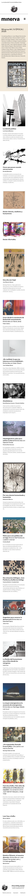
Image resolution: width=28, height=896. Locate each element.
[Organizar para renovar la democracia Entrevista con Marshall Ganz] (14, 607)
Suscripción (15, 892)
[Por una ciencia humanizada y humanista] (14, 477)
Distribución (22, 892)
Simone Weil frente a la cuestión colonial (13, 538)
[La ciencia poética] (14, 110)
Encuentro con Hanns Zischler (13, 746)
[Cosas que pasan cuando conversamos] (14, 156)
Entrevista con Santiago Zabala (13, 705)
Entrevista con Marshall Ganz (12, 619)
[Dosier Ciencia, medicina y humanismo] (14, 200)
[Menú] (25, 19)
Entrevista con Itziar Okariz (13, 361)
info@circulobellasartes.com (18, 888)
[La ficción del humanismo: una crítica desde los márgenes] (14, 649)
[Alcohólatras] (14, 390)
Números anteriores (7, 892)
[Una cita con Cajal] (14, 262)
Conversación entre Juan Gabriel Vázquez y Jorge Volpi (13, 790)
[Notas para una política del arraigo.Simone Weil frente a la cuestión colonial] (14, 525)
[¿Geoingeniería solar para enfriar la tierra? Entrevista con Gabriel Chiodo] (14, 428)
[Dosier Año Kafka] (14, 229)
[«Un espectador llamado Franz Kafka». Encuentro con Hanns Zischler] (14, 734)
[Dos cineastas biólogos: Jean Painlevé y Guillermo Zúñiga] (14, 567)
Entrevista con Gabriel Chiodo (14, 440)
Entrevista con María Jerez (13, 319)
